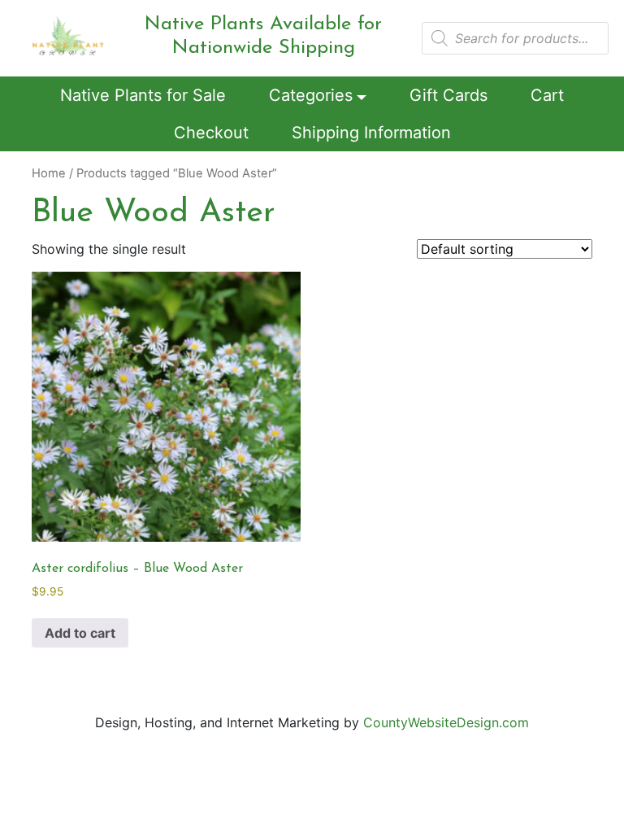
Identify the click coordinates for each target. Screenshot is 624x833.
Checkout (211, 132)
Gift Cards (449, 95)
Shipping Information (371, 132)
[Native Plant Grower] (68, 35)
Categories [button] (311, 95)
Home (49, 173)
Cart (547, 95)
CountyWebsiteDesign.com (446, 722)
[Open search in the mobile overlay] (515, 38)
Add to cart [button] (80, 633)
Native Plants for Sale (143, 95)
